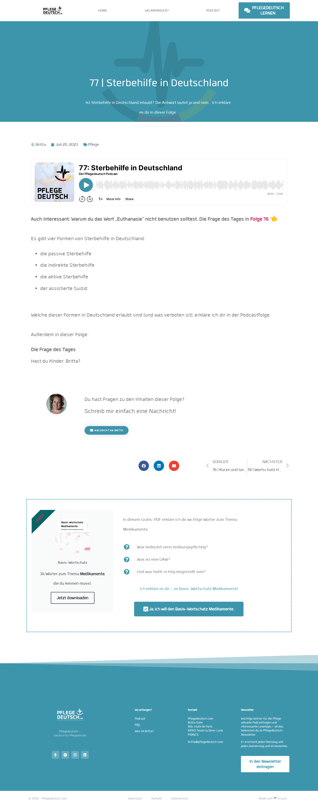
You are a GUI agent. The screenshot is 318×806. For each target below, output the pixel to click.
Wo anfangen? (157, 10)
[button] (144, 466)
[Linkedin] (85, 755)
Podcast (213, 10)
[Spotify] (65, 755)
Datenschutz (179, 798)
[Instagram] (75, 755)
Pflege (93, 144)
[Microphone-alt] (55, 755)
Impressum (135, 798)
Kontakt (156, 798)
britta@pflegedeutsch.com (205, 742)
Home (102, 10)
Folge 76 (258, 219)
